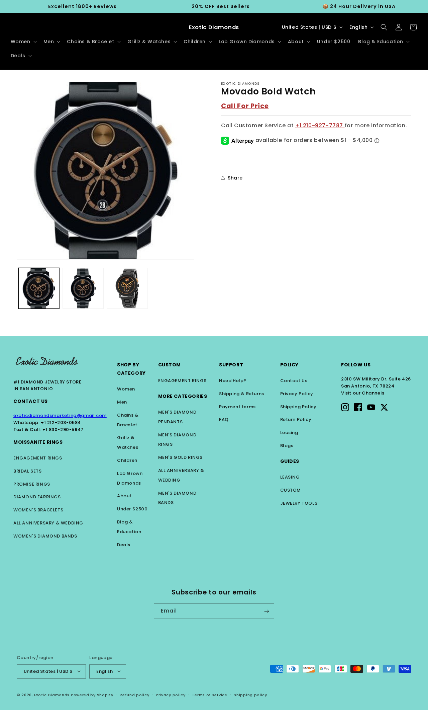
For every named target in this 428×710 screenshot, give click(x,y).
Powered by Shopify (92, 694)
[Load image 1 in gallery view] (38, 288)
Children (127, 460)
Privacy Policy (296, 393)
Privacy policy (171, 694)
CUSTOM (290, 490)
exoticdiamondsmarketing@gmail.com (60, 415)
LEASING (290, 477)
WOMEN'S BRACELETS (38, 510)
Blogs (287, 445)
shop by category (131, 368)
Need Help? (232, 380)
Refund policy (134, 694)
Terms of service (209, 694)
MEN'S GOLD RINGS (180, 457)
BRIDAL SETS (27, 471)
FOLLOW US (355, 364)
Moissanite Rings (38, 442)
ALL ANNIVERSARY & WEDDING (48, 523)
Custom (169, 364)
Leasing (289, 432)
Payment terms (237, 407)
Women (126, 389)
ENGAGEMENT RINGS (37, 458)
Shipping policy (250, 694)
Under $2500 (132, 509)
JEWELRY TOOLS (299, 503)
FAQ (224, 419)
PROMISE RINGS (31, 484)
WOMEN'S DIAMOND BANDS (45, 536)
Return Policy (296, 419)
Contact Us (30, 401)
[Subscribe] (266, 611)
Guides (290, 461)
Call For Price (245, 106)
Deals (123, 545)
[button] (23, 41)
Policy (289, 364)
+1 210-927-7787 (320, 125)
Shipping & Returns (241, 393)
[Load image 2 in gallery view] (83, 288)
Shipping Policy (298, 407)
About (124, 496)
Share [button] (235, 177)
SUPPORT (231, 364)
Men (122, 402)
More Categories (182, 396)
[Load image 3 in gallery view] (127, 288)
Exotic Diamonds (52, 694)
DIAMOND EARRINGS (37, 497)
